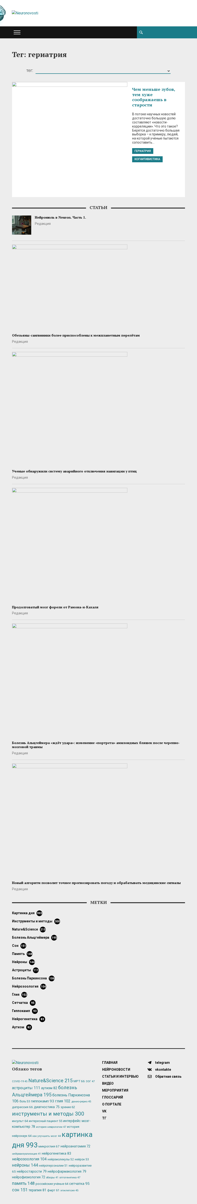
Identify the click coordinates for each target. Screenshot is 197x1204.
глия (19, 994)
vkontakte (162, 1069)
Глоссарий (112, 1097)
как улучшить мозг (46, 1136)
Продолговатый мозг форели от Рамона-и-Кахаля (55, 607)
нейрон (82, 1159)
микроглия (49, 1146)
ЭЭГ (90, 1081)
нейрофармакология (67, 1171)
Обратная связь (167, 1076)
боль (24, 1101)
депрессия (22, 1107)
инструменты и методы (36, 921)
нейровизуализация (26, 1153)
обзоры (52, 1177)
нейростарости (32, 1171)
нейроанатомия (75, 1146)
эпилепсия (69, 1190)
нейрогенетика (28, 1019)
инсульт (20, 1121)
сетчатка (23, 1003)
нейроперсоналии (53, 1165)
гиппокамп (24, 1011)
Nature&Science (28, 929)
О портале (111, 1104)
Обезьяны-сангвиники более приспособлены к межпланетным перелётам (76, 335)
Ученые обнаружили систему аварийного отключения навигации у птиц (74, 471)
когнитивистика (147, 159)
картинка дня (27, 913)
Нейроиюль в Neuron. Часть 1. (60, 217)
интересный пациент (45, 1121)
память (22, 954)
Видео (108, 1083)
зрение (68, 1107)
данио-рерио (81, 1101)
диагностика (47, 1107)
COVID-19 (19, 1081)
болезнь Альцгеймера (34, 937)
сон (19, 946)
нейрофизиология (28, 1177)
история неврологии (51, 1126)
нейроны (23, 962)
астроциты (25, 970)
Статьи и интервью (120, 1076)
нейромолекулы (61, 1159)
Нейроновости (116, 1069)
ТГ (104, 1118)
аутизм (21, 1027)
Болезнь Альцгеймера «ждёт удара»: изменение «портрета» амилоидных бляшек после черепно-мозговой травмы (96, 744)
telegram (162, 1062)
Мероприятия (115, 1090)
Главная (109, 1062)
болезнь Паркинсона (33, 978)
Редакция (43, 224)
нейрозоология (29, 986)
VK (104, 1111)
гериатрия (143, 151)
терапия (37, 1190)
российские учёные (52, 1184)
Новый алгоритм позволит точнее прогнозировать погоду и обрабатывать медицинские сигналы (96, 882)
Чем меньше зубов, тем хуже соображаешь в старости (153, 97)
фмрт (53, 1190)
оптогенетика (69, 1177)
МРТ (79, 1081)
